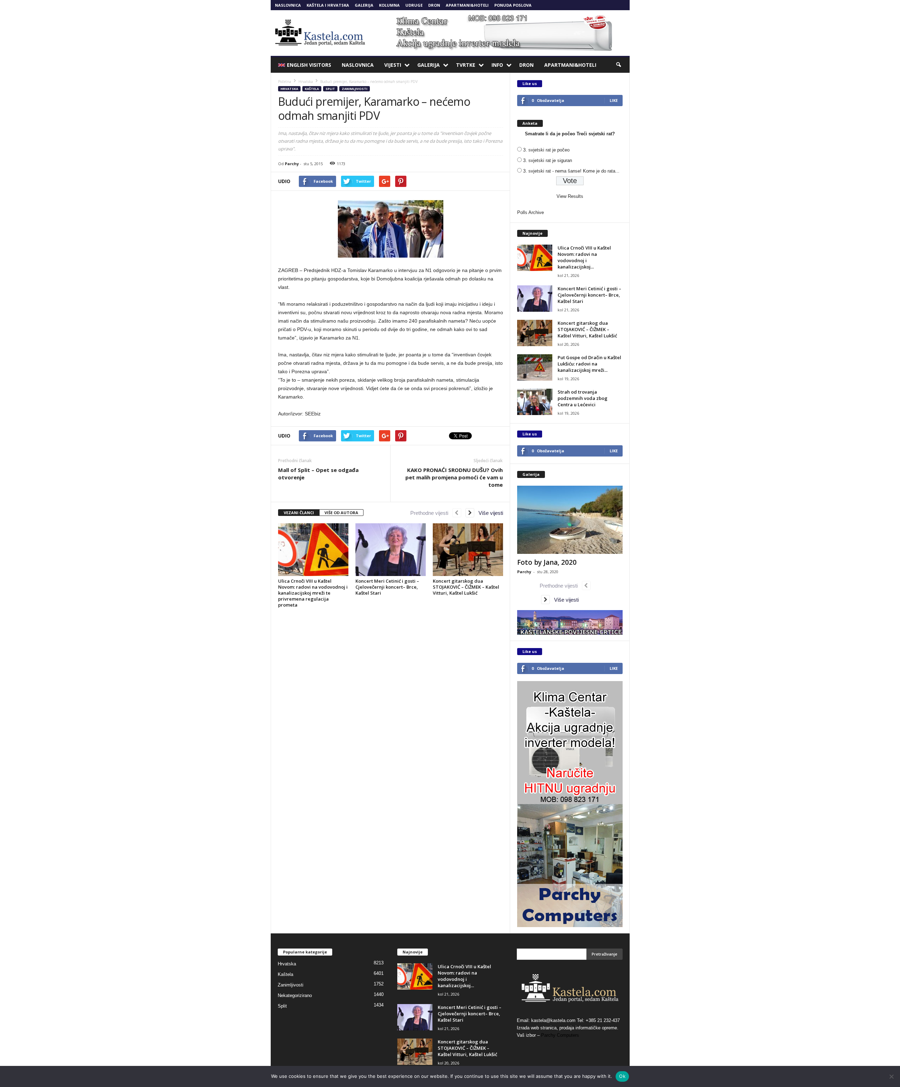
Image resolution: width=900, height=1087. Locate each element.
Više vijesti (488, 513)
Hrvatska (289, 88)
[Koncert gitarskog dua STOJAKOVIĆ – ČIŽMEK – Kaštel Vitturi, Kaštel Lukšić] (468, 549)
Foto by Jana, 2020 (547, 562)
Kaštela (312, 88)
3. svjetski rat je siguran (547, 160)
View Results (570, 196)
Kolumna (389, 5)
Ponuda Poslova (513, 5)
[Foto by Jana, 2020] (570, 520)
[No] (891, 1076)
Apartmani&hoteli (467, 5)
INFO (497, 65)
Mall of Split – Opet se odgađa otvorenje (318, 473)
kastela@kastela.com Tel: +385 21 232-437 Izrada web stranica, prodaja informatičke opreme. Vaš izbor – (568, 1028)
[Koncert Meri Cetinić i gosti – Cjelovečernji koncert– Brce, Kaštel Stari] (390, 549)
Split (330, 88)
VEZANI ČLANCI (299, 512)
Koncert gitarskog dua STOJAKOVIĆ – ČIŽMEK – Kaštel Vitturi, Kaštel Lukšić (466, 587)
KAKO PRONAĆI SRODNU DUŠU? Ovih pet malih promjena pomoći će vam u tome (454, 477)
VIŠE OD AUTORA (341, 512)
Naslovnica (288, 5)
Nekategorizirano (295, 995)
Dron (434, 5)
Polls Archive (530, 212)
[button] (619, 65)
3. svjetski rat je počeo (546, 150)
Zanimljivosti (354, 88)
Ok (622, 1076)
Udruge (414, 5)
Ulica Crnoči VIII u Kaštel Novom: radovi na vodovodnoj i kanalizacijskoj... (584, 257)
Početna (284, 81)
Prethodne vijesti (431, 513)
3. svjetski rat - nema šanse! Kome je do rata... (571, 171)
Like (614, 100)
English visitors (309, 65)
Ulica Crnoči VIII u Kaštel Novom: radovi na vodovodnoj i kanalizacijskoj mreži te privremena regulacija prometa (313, 593)
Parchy (292, 163)
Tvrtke (465, 65)
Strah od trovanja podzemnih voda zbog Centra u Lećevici (583, 398)
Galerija (364, 5)
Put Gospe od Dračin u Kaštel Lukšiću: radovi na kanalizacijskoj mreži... (589, 363)
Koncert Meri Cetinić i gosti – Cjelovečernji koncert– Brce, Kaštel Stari (387, 587)
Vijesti (392, 65)
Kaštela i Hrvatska (328, 5)
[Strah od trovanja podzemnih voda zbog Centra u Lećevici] (534, 402)
